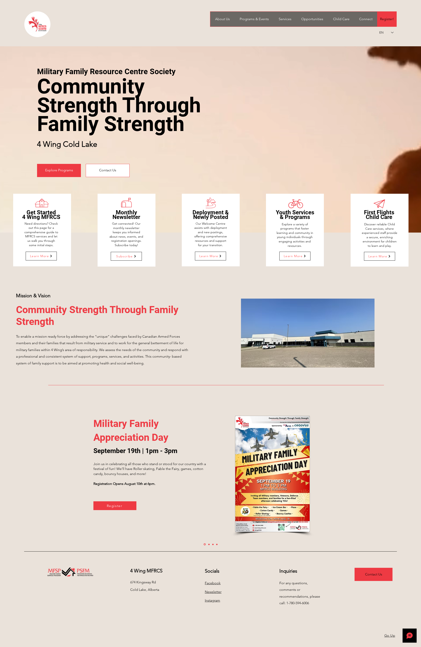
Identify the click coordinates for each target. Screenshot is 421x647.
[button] (222, 19)
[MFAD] (205, 544)
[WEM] (213, 544)
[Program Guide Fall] (217, 544)
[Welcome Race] (209, 544)
